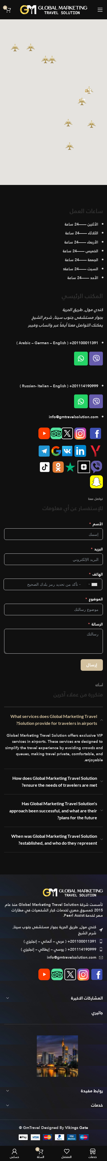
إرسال (91, 665)
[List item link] (53, 941)
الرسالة (97, 624)
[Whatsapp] (81, 358)
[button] (82, 101)
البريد (98, 549)
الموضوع (96, 599)
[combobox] (92, 584)
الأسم (98, 524)
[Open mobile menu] (100, 9)
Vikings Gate (76, 1127)
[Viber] (96, 358)
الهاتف (97, 574)
